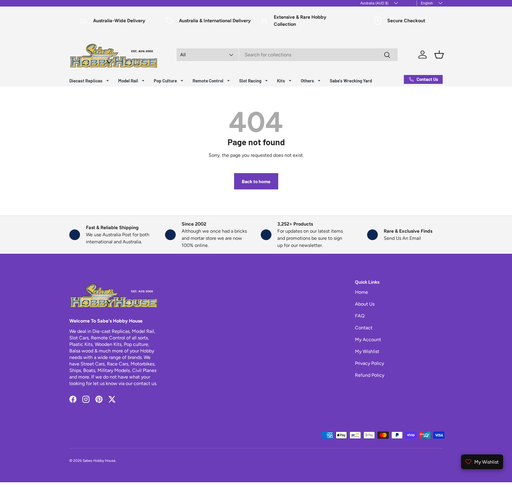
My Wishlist (367, 351)
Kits (281, 80)
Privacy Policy (369, 363)
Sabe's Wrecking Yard (351, 80)
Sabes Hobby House (99, 461)
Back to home (256, 181)
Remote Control (208, 80)
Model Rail (128, 80)
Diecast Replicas (86, 80)
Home (361, 292)
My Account (368, 339)
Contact (363, 327)
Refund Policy (369, 375)
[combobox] (287, 54)
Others (307, 80)
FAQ (359, 316)
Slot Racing (250, 80)
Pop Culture (165, 80)
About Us (365, 304)
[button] (439, 54)
